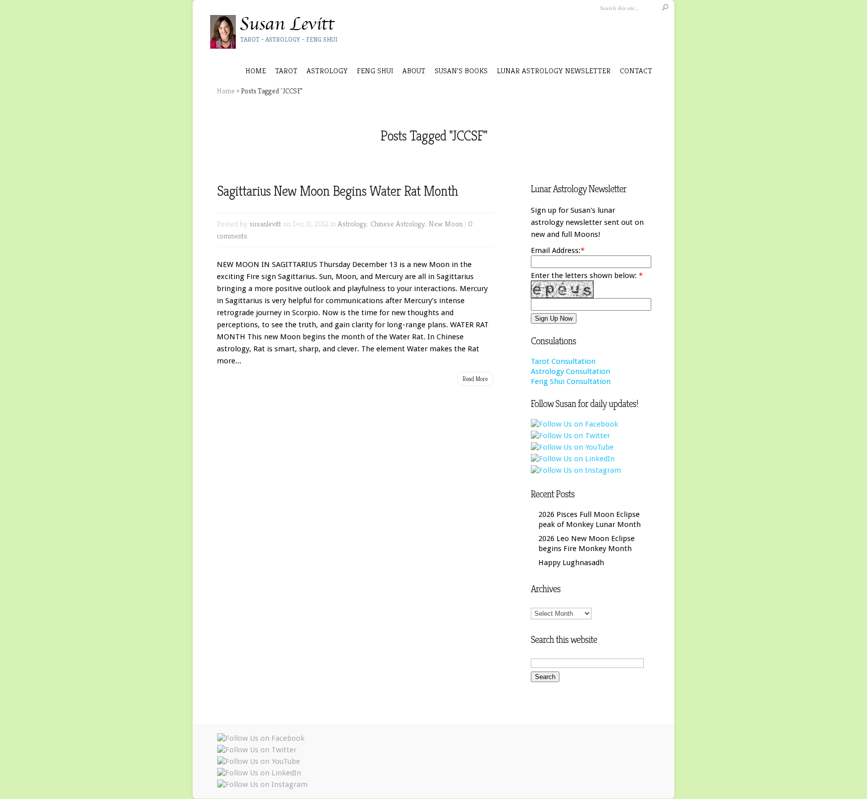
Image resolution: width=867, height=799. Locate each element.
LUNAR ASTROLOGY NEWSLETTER (554, 70)
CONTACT (636, 70)
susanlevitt (265, 223)
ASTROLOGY (327, 70)
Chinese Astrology (397, 223)
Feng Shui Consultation (571, 381)
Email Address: (556, 250)
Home (255, 70)
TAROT (286, 70)
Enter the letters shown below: (587, 275)
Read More (475, 378)
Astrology (352, 223)
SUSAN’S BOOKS (461, 70)
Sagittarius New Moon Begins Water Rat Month (337, 191)
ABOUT (413, 70)
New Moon (445, 223)
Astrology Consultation (570, 371)
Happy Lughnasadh (571, 562)
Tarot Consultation (563, 361)
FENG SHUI (375, 70)
